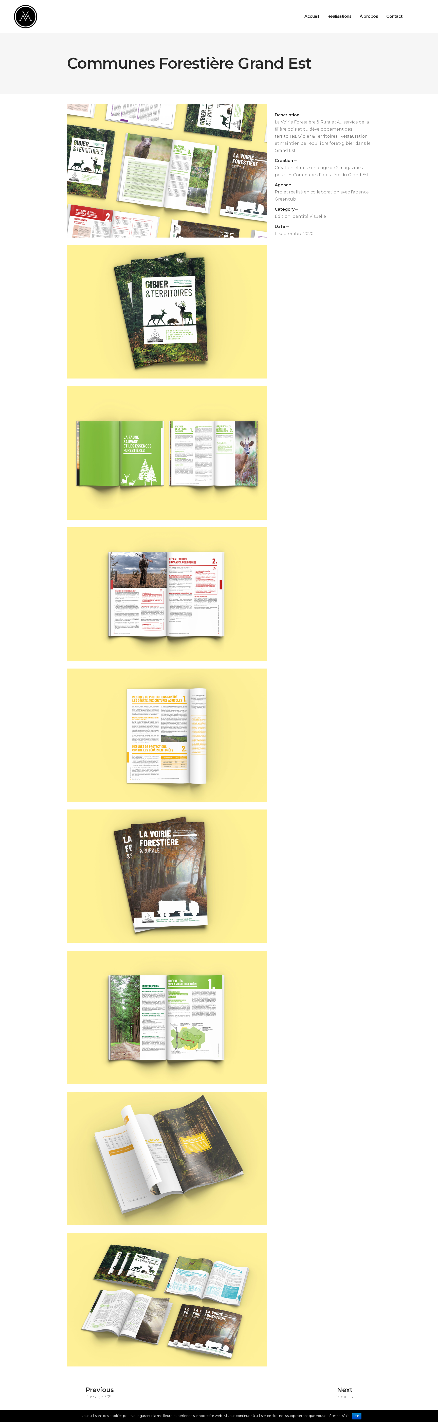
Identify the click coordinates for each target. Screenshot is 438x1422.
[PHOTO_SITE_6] (167, 735)
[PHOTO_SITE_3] (167, 453)
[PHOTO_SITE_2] (167, 171)
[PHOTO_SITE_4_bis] (167, 876)
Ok (357, 1416)
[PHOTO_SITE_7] (167, 594)
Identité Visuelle (308, 216)
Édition (282, 216)
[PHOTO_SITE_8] (167, 1017)
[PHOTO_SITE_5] (167, 1159)
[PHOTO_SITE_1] (167, 1299)
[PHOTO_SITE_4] (167, 312)
